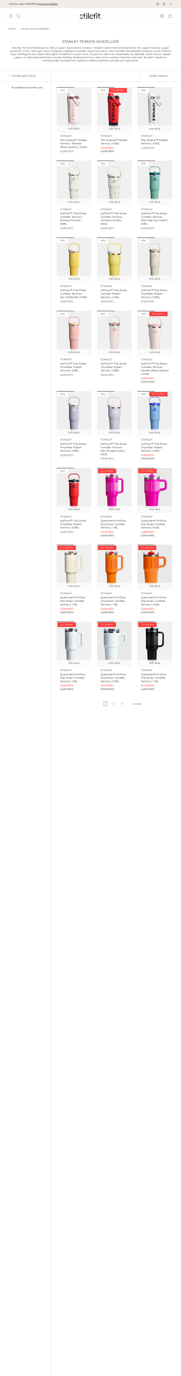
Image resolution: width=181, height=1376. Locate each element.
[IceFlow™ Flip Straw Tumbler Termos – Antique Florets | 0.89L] (74, 183)
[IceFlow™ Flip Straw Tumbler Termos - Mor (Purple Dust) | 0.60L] (114, 413)
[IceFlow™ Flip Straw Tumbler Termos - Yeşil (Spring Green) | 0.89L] (154, 183)
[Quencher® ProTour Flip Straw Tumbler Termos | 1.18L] (114, 490)
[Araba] (170, 16)
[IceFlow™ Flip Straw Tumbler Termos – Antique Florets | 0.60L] (114, 183)
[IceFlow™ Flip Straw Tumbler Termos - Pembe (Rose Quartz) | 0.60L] (154, 333)
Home (12, 28)
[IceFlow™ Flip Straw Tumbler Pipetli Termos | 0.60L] (114, 260)
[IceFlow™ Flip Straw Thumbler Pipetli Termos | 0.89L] (154, 260)
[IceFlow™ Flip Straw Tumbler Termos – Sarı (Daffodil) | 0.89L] (74, 260)
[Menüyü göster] (10, 16)
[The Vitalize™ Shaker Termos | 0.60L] (114, 110)
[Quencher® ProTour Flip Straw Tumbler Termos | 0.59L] (154, 490)
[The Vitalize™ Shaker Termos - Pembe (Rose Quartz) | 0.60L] (74, 110)
